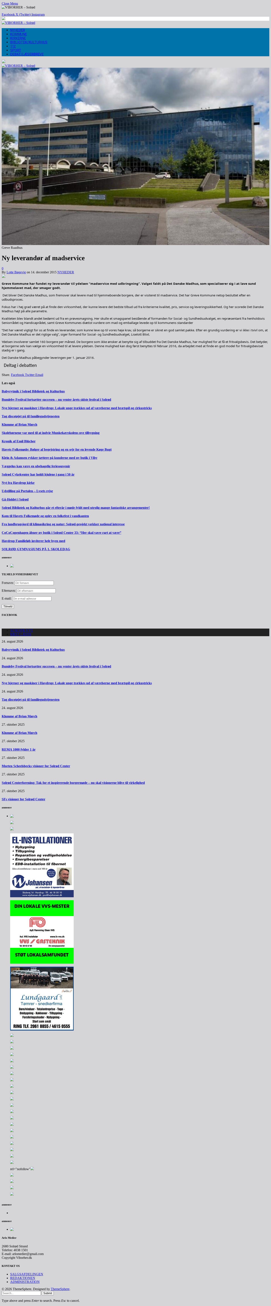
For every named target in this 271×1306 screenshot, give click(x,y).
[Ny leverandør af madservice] (135, 244)
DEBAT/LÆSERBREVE (27, 54)
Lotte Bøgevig (16, 272)
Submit (47, 1293)
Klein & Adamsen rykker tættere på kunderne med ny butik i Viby (49, 458)
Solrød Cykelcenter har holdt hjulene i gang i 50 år (38, 474)
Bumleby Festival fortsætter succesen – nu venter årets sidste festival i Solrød (56, 399)
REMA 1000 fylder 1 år (19, 749)
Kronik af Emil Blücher (19, 441)
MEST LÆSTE (20, 634)
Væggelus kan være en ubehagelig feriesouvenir (36, 466)
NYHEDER (17, 30)
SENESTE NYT (21, 630)
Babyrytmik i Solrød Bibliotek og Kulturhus (33, 391)
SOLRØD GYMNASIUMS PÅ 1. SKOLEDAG (36, 549)
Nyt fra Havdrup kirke (18, 482)
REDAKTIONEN (22, 1278)
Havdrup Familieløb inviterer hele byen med (33, 541)
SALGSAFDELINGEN (26, 1274)
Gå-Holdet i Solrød (15, 499)
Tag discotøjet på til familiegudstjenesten (30, 416)
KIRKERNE (18, 38)
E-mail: (7, 598)
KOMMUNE (18, 34)
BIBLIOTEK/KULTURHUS (28, 42)
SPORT (15, 50)
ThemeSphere (60, 1289)
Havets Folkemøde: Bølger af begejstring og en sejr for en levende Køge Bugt (57, 449)
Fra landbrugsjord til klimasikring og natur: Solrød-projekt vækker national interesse (63, 524)
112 (13, 46)
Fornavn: (8, 583)
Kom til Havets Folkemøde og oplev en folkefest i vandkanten (45, 516)
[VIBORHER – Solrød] (18, 23)
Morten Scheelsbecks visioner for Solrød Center (36, 766)
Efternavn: (9, 590)
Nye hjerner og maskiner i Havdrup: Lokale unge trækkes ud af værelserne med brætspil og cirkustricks (77, 408)
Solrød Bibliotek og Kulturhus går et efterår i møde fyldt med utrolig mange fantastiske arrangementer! (76, 507)
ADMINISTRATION (25, 1282)
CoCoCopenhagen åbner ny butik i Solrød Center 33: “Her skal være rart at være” (61, 532)
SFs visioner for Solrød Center (23, 799)
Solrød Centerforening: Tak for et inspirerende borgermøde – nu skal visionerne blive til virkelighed (73, 782)
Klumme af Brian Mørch (19, 424)
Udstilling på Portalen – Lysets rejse (27, 491)
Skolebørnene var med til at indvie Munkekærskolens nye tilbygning (51, 433)
